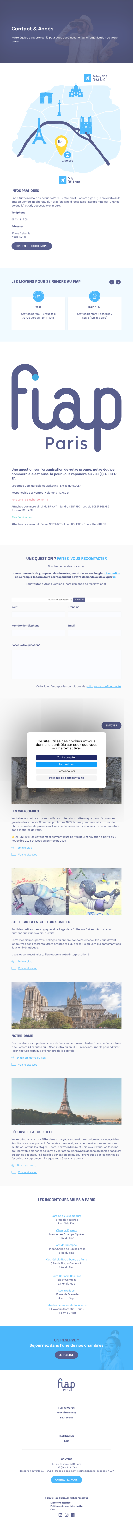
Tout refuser (66, 764)
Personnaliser (66, 771)
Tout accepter (66, 757)
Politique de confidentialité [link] (66, 778)
